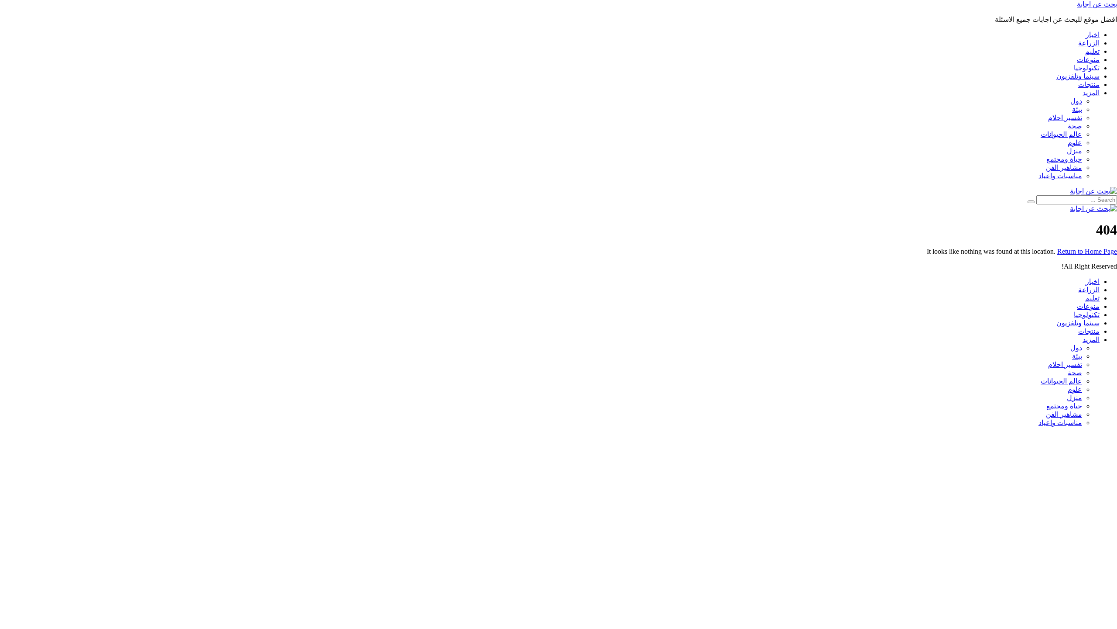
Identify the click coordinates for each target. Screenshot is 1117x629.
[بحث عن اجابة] (1093, 191)
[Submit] (1031, 201)
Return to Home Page (1087, 251)
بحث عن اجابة (1097, 4)
